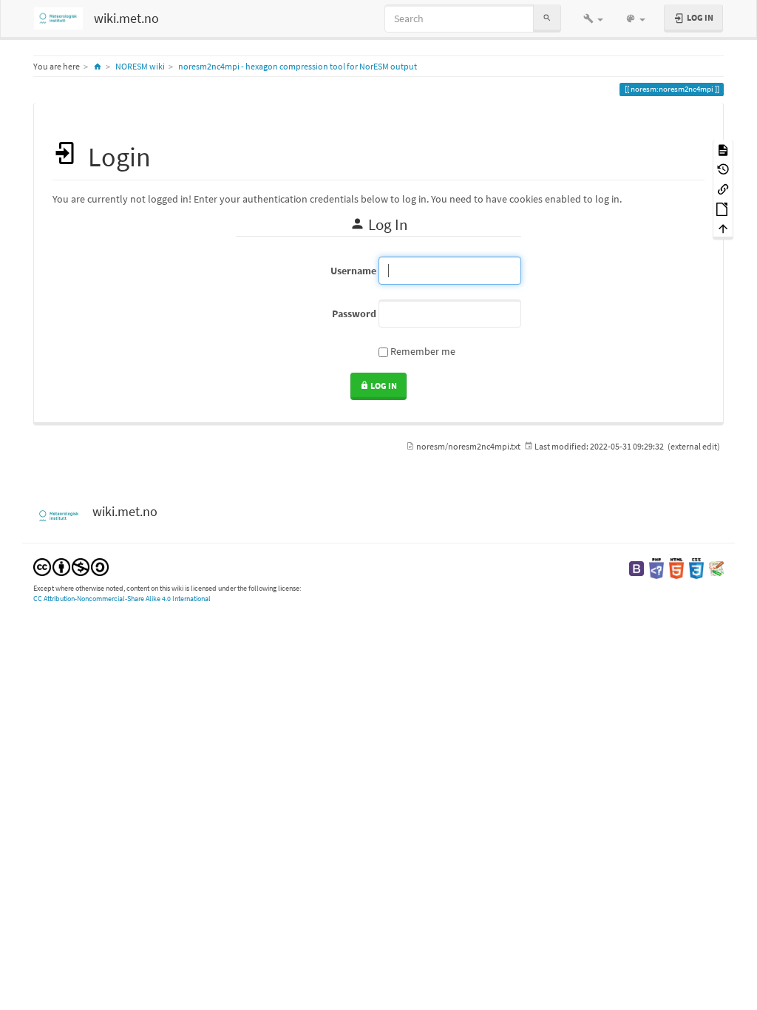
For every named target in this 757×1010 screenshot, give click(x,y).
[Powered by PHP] (656, 567)
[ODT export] (723, 208)
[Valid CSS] (696, 567)
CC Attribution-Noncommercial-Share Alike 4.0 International (122, 598)
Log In (383, 385)
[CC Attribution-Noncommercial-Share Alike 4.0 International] (71, 566)
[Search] (547, 18)
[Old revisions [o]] (723, 169)
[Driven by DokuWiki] (716, 567)
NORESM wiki (140, 66)
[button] (593, 18)
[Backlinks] (723, 188)
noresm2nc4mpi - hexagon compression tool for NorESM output (297, 66)
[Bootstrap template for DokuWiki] (636, 567)
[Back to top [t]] (723, 228)
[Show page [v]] (723, 149)
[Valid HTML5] (676, 567)
